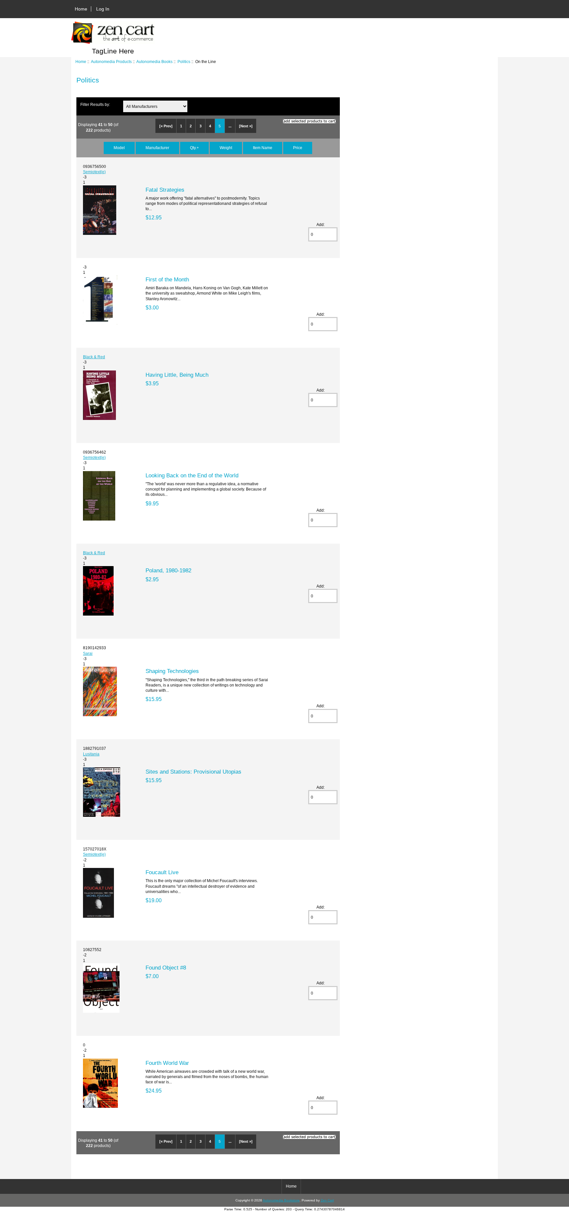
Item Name (262, 147)
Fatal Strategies (165, 189)
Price (297, 147)
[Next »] (246, 126)
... (230, 126)
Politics (183, 61)
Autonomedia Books (154, 61)
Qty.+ (194, 147)
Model (119, 147)
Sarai (88, 653)
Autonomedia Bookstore (281, 1200)
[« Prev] (166, 126)
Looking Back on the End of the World (192, 475)
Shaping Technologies (172, 671)
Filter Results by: (95, 104)
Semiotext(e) (94, 172)
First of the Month (167, 279)
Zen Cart (327, 1200)
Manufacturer (157, 147)
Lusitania (91, 754)
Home (81, 9)
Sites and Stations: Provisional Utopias (193, 771)
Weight (226, 147)
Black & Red (94, 357)
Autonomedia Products (111, 61)
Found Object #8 (166, 967)
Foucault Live (162, 872)
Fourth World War (167, 1063)
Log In (102, 9)
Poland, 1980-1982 (168, 570)
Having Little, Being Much (177, 374)
